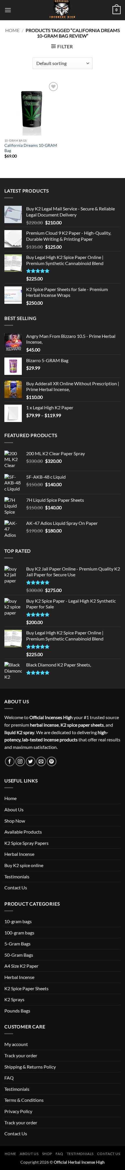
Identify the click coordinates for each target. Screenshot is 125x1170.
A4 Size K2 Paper (21, 966)
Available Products (23, 831)
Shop (47, 1154)
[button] (7, 10)
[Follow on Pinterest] (51, 761)
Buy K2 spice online (23, 865)
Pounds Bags (17, 1010)
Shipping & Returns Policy (30, 1066)
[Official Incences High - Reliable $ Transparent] (62, 10)
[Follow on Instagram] (20, 761)
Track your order (20, 1055)
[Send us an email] (41, 761)
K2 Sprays (14, 999)
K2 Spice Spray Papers (26, 843)
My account (16, 1044)
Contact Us (15, 887)
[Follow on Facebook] (10, 761)
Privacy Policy (18, 1111)
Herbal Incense (19, 854)
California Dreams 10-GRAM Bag (30, 148)
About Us (14, 809)
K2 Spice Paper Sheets (26, 988)
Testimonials (16, 876)
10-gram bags (18, 921)
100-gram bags (19, 932)
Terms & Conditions (24, 1100)
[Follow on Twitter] (30, 761)
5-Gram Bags (17, 943)
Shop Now (14, 820)
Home (12, 30)
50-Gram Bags (18, 955)
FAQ (9, 1077)
